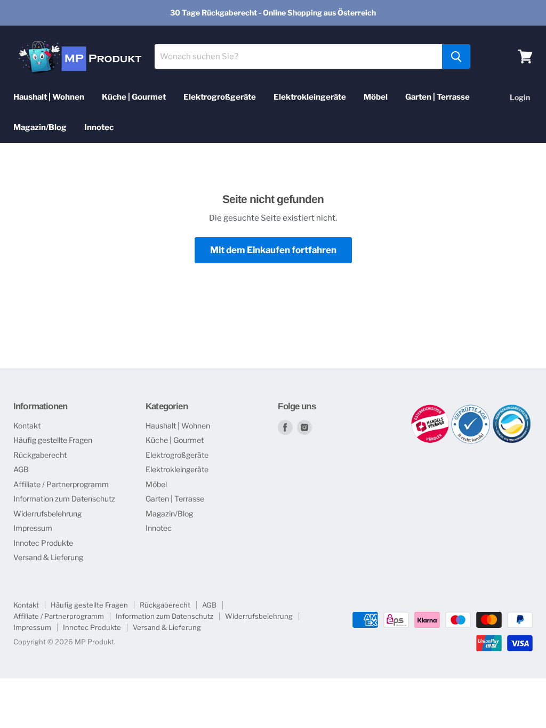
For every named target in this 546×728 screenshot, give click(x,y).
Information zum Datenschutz (64, 498)
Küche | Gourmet (134, 97)
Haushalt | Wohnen (48, 97)
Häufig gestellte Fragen (52, 439)
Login (520, 97)
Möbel (376, 97)
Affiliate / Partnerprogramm (61, 484)
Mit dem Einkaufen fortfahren (273, 250)
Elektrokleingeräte (310, 97)
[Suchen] (456, 56)
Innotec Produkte (43, 542)
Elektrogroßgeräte (219, 97)
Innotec (99, 127)
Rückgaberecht (40, 454)
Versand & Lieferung (48, 557)
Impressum (32, 527)
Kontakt (27, 425)
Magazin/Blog (40, 127)
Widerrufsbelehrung (47, 513)
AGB (21, 469)
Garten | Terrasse (437, 97)
